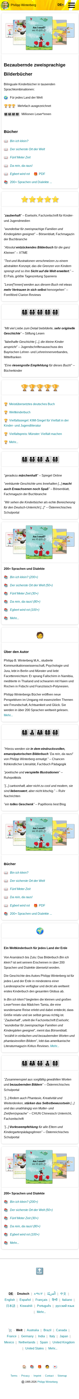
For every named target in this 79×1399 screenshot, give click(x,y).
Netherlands (27, 1342)
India (41, 1336)
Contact (49, 1375)
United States (34, 1348)
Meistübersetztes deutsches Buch (29, 404)
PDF (39, 173)
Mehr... (11, 442)
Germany (27, 1336)
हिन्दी (55, 1299)
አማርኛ (38, 1293)
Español (25, 1299)
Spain (44, 1342)
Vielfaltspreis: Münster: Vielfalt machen (33, 434)
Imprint (37, 1375)
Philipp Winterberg (22, 5)
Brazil (47, 1330)
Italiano (67, 1299)
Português (44, 1305)
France (11, 1336)
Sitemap (62, 1375)
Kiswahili (26, 1305)
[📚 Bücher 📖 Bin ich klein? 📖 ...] (40, 53)
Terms (14, 1375)
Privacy (25, 1375)
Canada (61, 1330)
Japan (64, 1336)
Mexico (9, 1342)
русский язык (65, 1305)
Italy (52, 1336)
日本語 (10, 1305)
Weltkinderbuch (17, 412)
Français (41, 1299)
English (10, 1299)
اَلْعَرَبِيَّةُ (51, 1293)
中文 (63, 1293)
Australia (33, 1330)
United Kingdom (64, 1342)
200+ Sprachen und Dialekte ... (28, 182)
